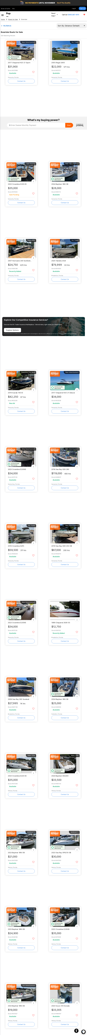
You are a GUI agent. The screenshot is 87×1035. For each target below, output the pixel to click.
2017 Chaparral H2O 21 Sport (19, 63)
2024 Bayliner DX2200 (59, 776)
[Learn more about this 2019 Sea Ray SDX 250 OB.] (65, 533)
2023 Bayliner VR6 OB (16, 852)
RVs (13, 8)
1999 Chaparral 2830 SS (60, 622)
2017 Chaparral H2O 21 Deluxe (63, 393)
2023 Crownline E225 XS (17, 776)
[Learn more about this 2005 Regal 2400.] (65, 50)
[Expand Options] (33, 60)
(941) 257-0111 (73, 15)
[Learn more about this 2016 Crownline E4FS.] (21, 533)
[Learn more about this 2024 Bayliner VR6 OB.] (65, 172)
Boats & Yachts (5, 8)
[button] (76, 1031)
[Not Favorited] (33, 72)
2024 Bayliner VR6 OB (59, 184)
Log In (74, 8)
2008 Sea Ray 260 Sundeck (18, 699)
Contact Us (21, 81)
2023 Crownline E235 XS (17, 184)
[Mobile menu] (2, 14)
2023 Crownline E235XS (17, 469)
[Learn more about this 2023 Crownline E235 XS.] (21, 172)
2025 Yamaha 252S (58, 261)
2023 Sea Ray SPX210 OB (61, 852)
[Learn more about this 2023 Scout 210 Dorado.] (65, 993)
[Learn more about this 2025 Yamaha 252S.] (65, 248)
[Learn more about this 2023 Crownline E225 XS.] (21, 763)
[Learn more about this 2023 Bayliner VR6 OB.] (21, 840)
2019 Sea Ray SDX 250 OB (61, 546)
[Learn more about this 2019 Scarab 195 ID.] (21, 380)
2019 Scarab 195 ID (15, 393)
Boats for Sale (13, 19)
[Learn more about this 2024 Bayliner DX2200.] (65, 763)
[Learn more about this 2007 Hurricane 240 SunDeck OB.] (21, 248)
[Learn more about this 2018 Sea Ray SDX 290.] (65, 457)
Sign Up (82, 8)
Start (69, 125)
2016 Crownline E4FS (16, 546)
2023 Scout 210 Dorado (60, 1006)
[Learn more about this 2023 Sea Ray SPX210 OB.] (65, 840)
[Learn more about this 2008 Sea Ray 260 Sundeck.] (21, 687)
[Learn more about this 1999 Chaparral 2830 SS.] (65, 610)
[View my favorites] (84, 15)
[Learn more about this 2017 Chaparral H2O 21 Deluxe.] (65, 380)
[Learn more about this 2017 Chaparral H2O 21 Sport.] (21, 50)
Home (3, 19)
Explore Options (12, 330)
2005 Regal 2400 (58, 63)
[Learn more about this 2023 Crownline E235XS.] (21, 457)
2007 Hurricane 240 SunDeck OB (20, 261)
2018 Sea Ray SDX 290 (60, 469)
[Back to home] (8, 14)
